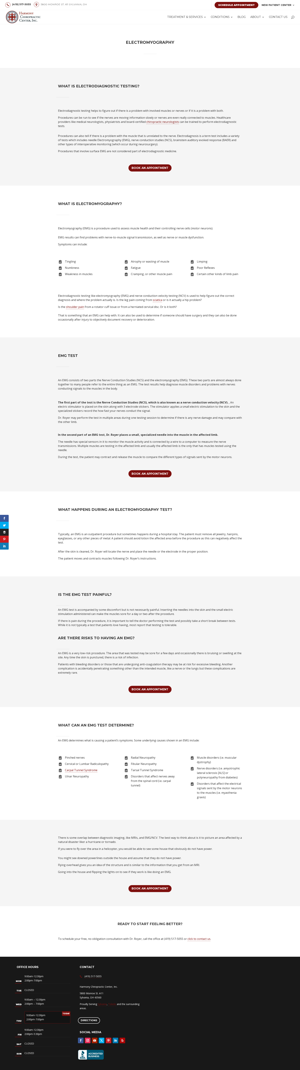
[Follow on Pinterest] (108, 1040)
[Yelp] (122, 1040)
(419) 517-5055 (21, 4)
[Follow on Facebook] (81, 1040)
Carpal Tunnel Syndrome (81, 770)
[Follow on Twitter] (101, 1040)
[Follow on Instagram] (87, 1040)
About (255, 17)
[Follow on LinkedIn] (115, 1040)
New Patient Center (276, 5)
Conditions (220, 17)
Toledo (112, 1004)
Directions (89, 1020)
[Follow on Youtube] (94, 1040)
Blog (242, 17)
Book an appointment (150, 168)
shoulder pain (75, 307)
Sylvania (102, 1004)
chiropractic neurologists (162, 122)
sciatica (157, 300)
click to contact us (199, 939)
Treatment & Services (185, 17)
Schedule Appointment (236, 5)
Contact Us (278, 17)
